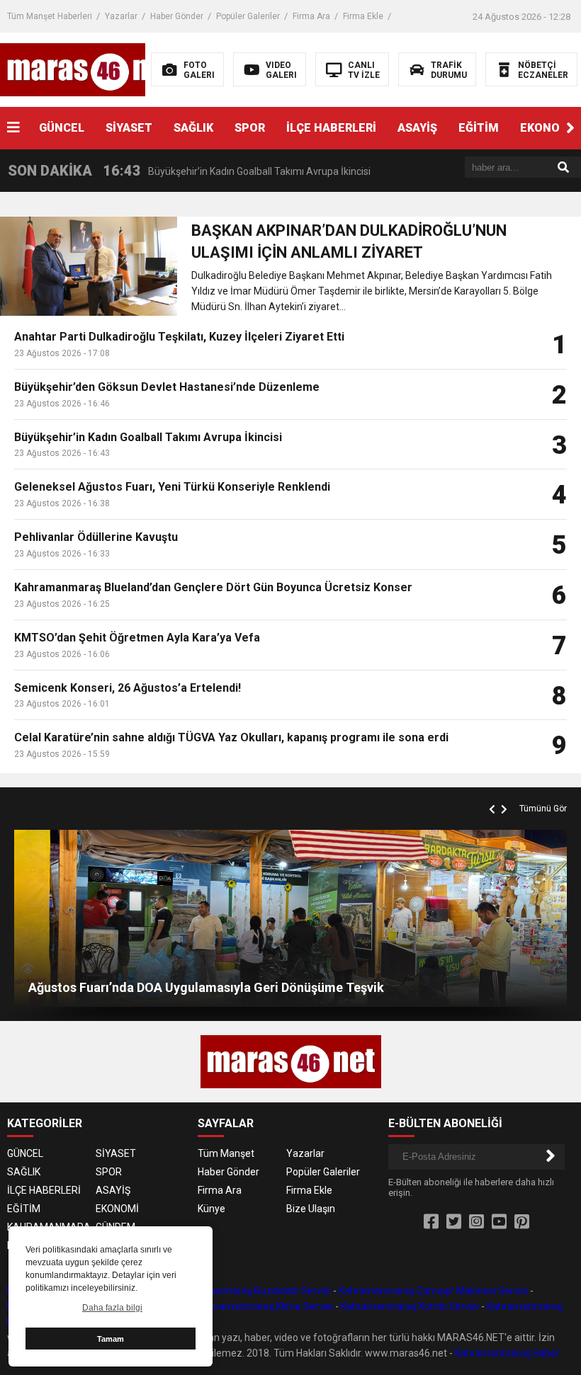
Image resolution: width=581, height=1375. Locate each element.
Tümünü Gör (543, 809)
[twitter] (453, 1222)
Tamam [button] (110, 1339)
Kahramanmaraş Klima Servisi (265, 1306)
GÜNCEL (61, 128)
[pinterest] (521, 1222)
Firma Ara (311, 16)
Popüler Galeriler (248, 16)
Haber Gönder (176, 16)
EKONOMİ (117, 1208)
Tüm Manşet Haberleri (49, 16)
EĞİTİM (478, 128)
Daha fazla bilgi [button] (112, 1308)
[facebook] (431, 1222)
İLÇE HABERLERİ (331, 128)
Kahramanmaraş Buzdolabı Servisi (253, 1290)
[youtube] (499, 1222)
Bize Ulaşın (310, 1208)
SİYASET (129, 128)
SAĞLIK (193, 128)
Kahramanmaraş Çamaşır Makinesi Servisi (433, 1290)
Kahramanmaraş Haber (507, 1353)
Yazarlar (121, 16)
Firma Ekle (363, 16)
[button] (570, 128)
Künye (211, 1208)
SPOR (250, 128)
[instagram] (476, 1222)
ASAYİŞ (417, 128)
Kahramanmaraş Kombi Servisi (410, 1306)
